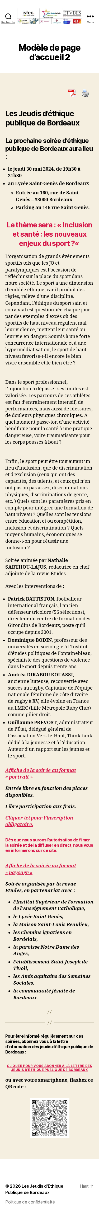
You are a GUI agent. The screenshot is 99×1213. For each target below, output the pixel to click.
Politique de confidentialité (30, 1202)
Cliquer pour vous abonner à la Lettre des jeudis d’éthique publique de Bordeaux (49, 1068)
